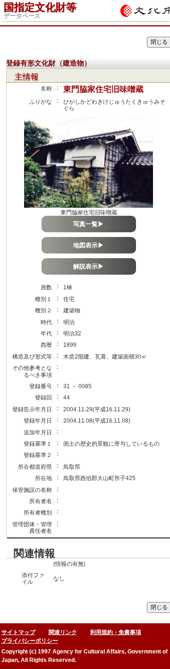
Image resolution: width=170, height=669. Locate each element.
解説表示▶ (88, 266)
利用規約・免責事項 (115, 632)
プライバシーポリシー (29, 640)
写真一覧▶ (88, 224)
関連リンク (63, 632)
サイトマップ (18, 632)
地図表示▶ (88, 245)
